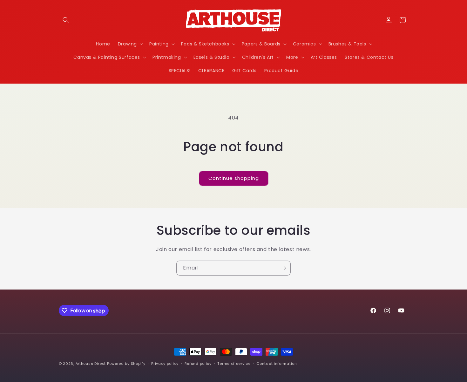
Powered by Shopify (126, 363)
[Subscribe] (283, 268)
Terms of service (233, 363)
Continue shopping (233, 178)
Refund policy (198, 363)
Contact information (276, 363)
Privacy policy (165, 363)
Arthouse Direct (91, 363)
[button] (66, 20)
